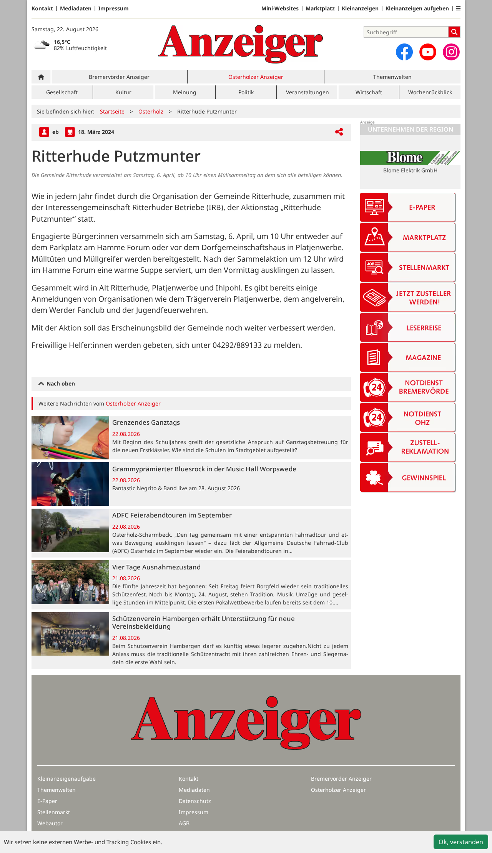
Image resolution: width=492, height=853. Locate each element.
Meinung (184, 92)
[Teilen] (339, 132)
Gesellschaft (62, 92)
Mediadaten (75, 8)
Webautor (50, 823)
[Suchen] (454, 32)
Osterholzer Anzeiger (255, 76)
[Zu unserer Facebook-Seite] (404, 51)
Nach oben (60, 383)
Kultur (123, 92)
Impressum (113, 8)
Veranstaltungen (307, 92)
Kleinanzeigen (360, 8)
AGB (184, 823)
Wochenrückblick (430, 92)
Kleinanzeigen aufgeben (417, 8)
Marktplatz (320, 8)
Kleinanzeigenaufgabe (66, 778)
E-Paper (47, 801)
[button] (458, 8)
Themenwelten (392, 76)
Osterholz (150, 111)
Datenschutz (195, 801)
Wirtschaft (369, 92)
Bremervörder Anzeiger (119, 76)
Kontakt (42, 8)
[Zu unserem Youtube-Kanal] (427, 51)
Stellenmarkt (53, 812)
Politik (246, 92)
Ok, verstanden (461, 842)
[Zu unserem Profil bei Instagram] (451, 51)
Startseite (112, 111)
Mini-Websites (280, 8)
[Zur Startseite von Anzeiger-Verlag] (240, 44)
